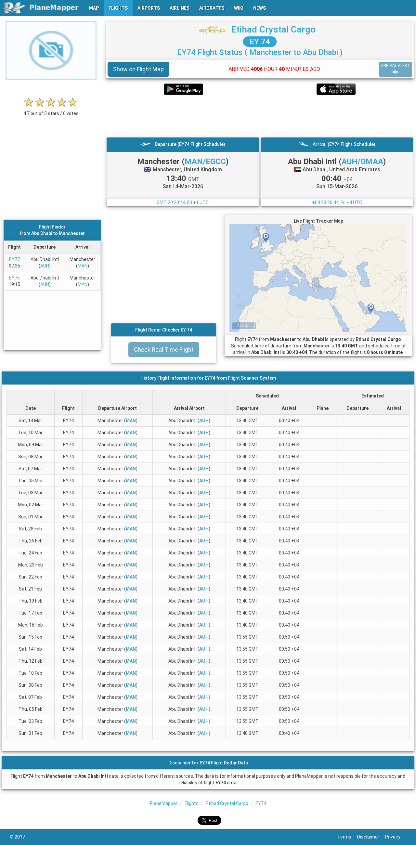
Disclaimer (371, 836)
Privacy (395, 836)
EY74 (260, 803)
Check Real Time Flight (164, 349)
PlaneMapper (163, 803)
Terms (347, 836)
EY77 (14, 259)
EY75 (14, 277)
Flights (192, 803)
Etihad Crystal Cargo (273, 29)
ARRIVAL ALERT (395, 65)
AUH (44, 265)
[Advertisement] (260, 116)
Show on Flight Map (138, 69)
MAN (82, 265)
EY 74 (260, 41)
